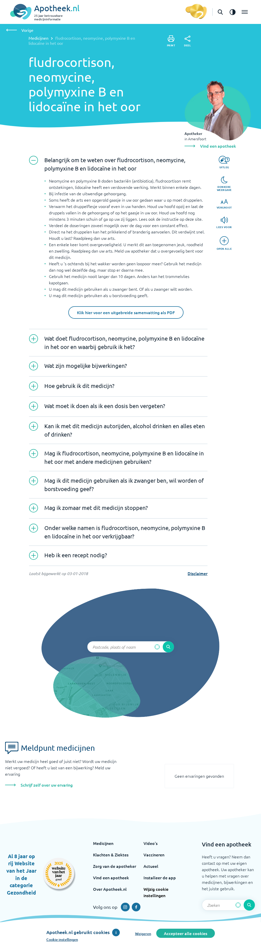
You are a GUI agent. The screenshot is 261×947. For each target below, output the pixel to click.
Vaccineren (153, 854)
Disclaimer (197, 573)
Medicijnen (38, 37)
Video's (150, 843)
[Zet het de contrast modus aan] (232, 12)
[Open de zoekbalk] (220, 12)
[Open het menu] (245, 12)
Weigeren (143, 933)
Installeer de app (159, 877)
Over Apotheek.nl (110, 889)
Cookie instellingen (62, 939)
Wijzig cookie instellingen (155, 892)
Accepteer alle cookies (185, 933)
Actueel (150, 866)
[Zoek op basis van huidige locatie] (157, 646)
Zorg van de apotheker (114, 866)
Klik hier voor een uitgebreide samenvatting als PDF (126, 312)
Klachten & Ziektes (110, 854)
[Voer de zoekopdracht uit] (168, 646)
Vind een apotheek (111, 877)
